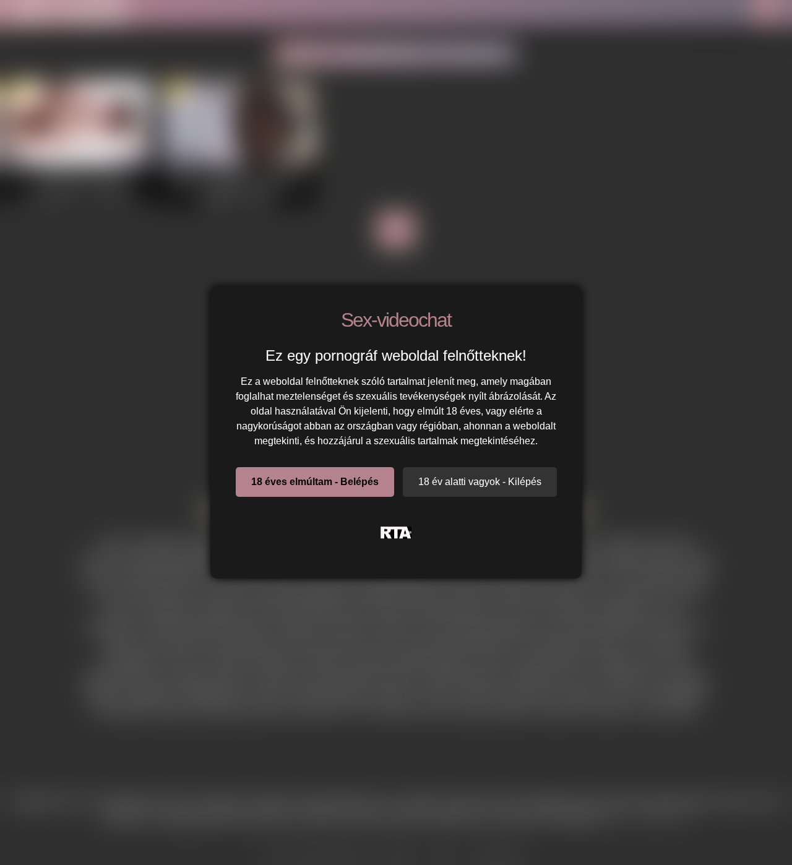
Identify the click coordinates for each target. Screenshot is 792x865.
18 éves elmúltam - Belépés (315, 481)
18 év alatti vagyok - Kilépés (479, 481)
